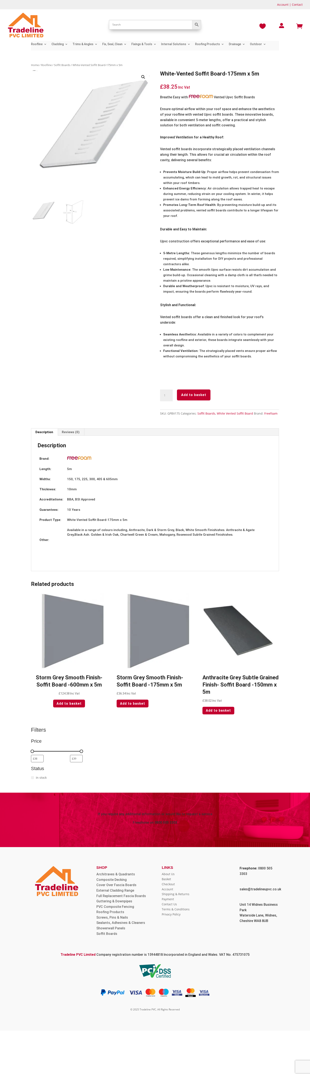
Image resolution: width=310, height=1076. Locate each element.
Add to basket (193, 395)
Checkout (168, 884)
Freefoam (271, 413)
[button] (143, 77)
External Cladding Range (115, 890)
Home (35, 65)
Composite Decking (111, 880)
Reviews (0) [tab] (71, 432)
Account (282, 5)
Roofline (37, 44)
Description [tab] (44, 432)
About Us (168, 874)
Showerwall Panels (110, 928)
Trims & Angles (83, 44)
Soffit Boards (62, 65)
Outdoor (256, 44)
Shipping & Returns (175, 894)
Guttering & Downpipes (114, 901)
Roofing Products (207, 44)
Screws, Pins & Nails (112, 917)
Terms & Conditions (176, 909)
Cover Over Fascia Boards (116, 885)
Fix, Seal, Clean (112, 44)
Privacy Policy (171, 914)
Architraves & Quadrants (115, 874)
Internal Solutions (173, 44)
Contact (297, 5)
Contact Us (169, 904)
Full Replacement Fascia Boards (121, 896)
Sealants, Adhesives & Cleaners (120, 923)
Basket (166, 879)
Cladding (57, 44)
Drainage (235, 44)
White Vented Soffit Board (235, 413)
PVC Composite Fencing (115, 907)
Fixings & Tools (141, 44)
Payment (168, 899)
